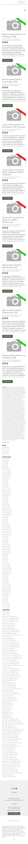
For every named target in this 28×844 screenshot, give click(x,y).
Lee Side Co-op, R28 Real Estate (11, 670)
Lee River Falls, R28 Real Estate (15, 405)
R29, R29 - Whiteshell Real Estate (8, 420)
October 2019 (6, 591)
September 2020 (7, 573)
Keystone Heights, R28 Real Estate (13, 401)
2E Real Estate (16, 387)
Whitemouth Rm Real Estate (12, 437)
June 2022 (5, 539)
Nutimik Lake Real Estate (9, 687)
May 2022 (5, 541)
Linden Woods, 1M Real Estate (7, 407)
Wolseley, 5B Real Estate (9, 776)
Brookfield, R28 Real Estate (9, 633)
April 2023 (5, 522)
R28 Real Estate (6, 715)
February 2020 (6, 585)
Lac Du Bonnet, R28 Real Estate (13, 40)
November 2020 (7, 569)
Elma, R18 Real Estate (7, 395)
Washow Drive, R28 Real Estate (11, 435)
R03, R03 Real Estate (16, 416)
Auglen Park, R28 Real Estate (7, 389)
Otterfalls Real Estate (8, 690)
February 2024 (6, 505)
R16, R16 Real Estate (10, 178)
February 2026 (6, 470)
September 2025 (7, 477)
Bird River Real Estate (8, 626)
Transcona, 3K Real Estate (7, 433)
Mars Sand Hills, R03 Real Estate (11, 408)
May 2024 (5, 500)
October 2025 (6, 475)
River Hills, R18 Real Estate (12, 423)
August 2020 (6, 574)
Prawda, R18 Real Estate (8, 700)
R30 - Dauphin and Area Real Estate (12, 722)
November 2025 (7, 474)
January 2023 (6, 527)
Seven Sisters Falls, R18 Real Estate (8, 427)
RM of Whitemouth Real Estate (19, 425)
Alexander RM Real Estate (7, 388)
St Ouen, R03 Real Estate (9, 747)
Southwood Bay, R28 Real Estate (13, 429)
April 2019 (5, 601)
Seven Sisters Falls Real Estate (19, 426)
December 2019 (6, 588)
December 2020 (7, 568)
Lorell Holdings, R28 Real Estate (11, 675)
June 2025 (5, 482)
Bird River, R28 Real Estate (12, 391)
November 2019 (6, 590)
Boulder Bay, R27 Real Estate (10, 630)
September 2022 (7, 534)
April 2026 (5, 467)
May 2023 (5, 521)
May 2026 (5, 465)
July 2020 (5, 576)
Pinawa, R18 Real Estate (8, 697)
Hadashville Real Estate (6, 399)
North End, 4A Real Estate (7, 410)
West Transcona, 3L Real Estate (11, 764)
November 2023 (6, 511)
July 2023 (5, 517)
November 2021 (6, 549)
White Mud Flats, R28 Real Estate (13, 436)
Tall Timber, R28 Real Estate (18, 432)
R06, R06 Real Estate (8, 705)
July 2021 (4, 556)
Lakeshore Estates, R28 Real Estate (11, 665)
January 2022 (6, 548)
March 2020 (5, 583)
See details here (13, 137)
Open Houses (6, 450)
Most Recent (5, 458)
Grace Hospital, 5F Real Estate (17, 396)
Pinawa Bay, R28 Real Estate (12, 85)
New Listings (5, 449)
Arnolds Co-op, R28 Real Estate (19, 388)
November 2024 (6, 490)
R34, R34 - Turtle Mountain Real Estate (13, 724)
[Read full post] (14, 25)
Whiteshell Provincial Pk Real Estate (13, 438)
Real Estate (5, 452)
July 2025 (5, 480)
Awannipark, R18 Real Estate (19, 389)
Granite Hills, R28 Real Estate (7, 397)
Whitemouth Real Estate (9, 768)
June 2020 (5, 578)
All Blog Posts (6, 447)
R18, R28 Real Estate (17, 418)
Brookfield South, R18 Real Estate (11, 631)
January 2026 (6, 472)
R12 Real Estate (10, 417)
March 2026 (5, 469)
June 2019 (5, 598)
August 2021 (5, 554)
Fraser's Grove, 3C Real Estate (10, 641)
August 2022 (5, 536)
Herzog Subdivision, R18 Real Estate (12, 657)
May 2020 (5, 579)
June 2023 (5, 519)
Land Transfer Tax (5, 405)
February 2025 (6, 489)
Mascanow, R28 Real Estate (10, 678)
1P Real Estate (10, 387)
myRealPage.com (17, 820)
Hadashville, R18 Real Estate (17, 399)
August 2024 (5, 495)
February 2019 (6, 605)
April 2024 (5, 502)
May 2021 (5, 559)
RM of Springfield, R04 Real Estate (11, 732)
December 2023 (6, 509)
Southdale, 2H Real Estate (9, 744)
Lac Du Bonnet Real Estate (9, 660)
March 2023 (5, 524)
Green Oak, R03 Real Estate (17, 398)
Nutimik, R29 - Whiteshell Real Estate (12, 689)
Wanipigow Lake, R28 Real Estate (11, 761)
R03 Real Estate (8, 416)
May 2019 (5, 600)
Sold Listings (5, 454)
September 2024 (7, 494)
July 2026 (5, 462)
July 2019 (4, 596)
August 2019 (5, 595)
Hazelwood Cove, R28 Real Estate (8, 400)
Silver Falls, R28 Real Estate (9, 741)
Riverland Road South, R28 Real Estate (12, 729)
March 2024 (5, 504)
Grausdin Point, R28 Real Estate (20, 397)
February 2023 (6, 526)
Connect (21, 2)
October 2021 (6, 551)
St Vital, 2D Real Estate (8, 749)
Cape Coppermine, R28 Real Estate (12, 635)
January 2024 (6, 507)
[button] (11, 788)
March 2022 (5, 544)
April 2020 (5, 581)
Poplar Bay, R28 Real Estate (12, 415)
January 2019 (6, 606)
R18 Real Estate (6, 710)
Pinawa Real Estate (16, 414)
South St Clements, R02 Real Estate (12, 428)
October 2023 (6, 512)
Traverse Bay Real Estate (17, 433)
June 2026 (5, 463)
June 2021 (5, 558)
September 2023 (7, 514)
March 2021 (5, 563)
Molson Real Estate (20, 409)
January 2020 (6, 586)
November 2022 (6, 531)
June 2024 (5, 499)
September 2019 (6, 593)
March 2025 (5, 487)
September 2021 (6, 553)
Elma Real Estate (7, 636)
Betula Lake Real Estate (15, 390)
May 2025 (5, 484)
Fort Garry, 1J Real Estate (16, 395)
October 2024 (6, 492)
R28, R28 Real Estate (9, 419)
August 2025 (6, 479)
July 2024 (5, 497)
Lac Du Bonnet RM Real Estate (10, 662)
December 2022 (6, 529)
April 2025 (5, 485)
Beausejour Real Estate (6, 390)
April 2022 (5, 542)
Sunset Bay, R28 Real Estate (7, 432)
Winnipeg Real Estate (8, 774)
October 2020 (6, 571)
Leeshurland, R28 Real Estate (17, 406)
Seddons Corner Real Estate (7, 426)
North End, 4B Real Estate (17, 410)
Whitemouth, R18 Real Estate (12, 226)
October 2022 (6, 532)
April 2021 (5, 561)
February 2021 (6, 564)
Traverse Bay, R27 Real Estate (7, 434)
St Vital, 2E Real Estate (8, 751)
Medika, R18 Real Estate (11, 409)
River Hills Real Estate (8, 726)
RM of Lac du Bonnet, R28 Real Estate (16, 424)
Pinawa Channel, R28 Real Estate (11, 694)
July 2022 (5, 537)
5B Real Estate (22, 387)
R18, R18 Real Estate (10, 130)
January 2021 (6, 566)
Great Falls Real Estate (7, 398)
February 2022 (6, 546)
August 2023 (5, 516)
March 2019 (5, 603)
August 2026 (5, 460)
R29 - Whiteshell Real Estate (19, 419)
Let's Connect (14, 813)
